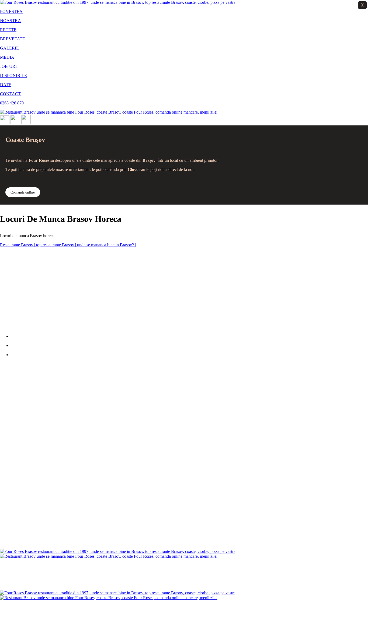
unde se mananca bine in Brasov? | (106, 245)
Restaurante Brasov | (18, 245)
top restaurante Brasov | (56, 245)
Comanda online (23, 192)
